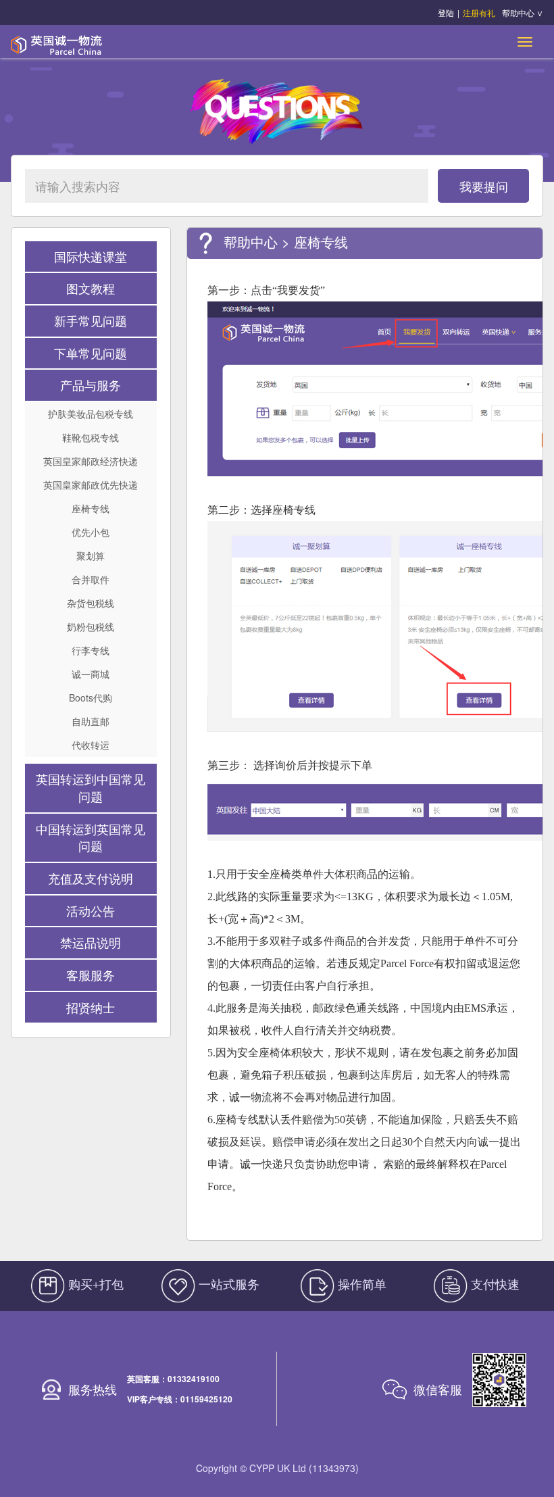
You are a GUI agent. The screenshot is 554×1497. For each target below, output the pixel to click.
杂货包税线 (90, 603)
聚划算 (90, 555)
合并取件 (90, 579)
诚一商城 (90, 674)
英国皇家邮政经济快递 (90, 461)
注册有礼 (479, 12)
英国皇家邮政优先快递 (90, 484)
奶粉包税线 (90, 626)
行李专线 (90, 650)
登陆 (446, 12)
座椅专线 (90, 508)
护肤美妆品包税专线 (90, 413)
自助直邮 (90, 721)
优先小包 (90, 532)
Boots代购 (90, 697)
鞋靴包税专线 (90, 437)
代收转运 (90, 745)
